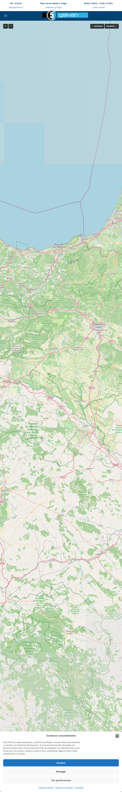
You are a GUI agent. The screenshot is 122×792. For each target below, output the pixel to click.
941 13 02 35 (15, 3)
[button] (117, 735)
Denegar (61, 771)
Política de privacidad (64, 787)
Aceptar (61, 762)
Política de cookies (46, 787)
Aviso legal (79, 787)
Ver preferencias (61, 780)
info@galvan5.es (16, 7)
